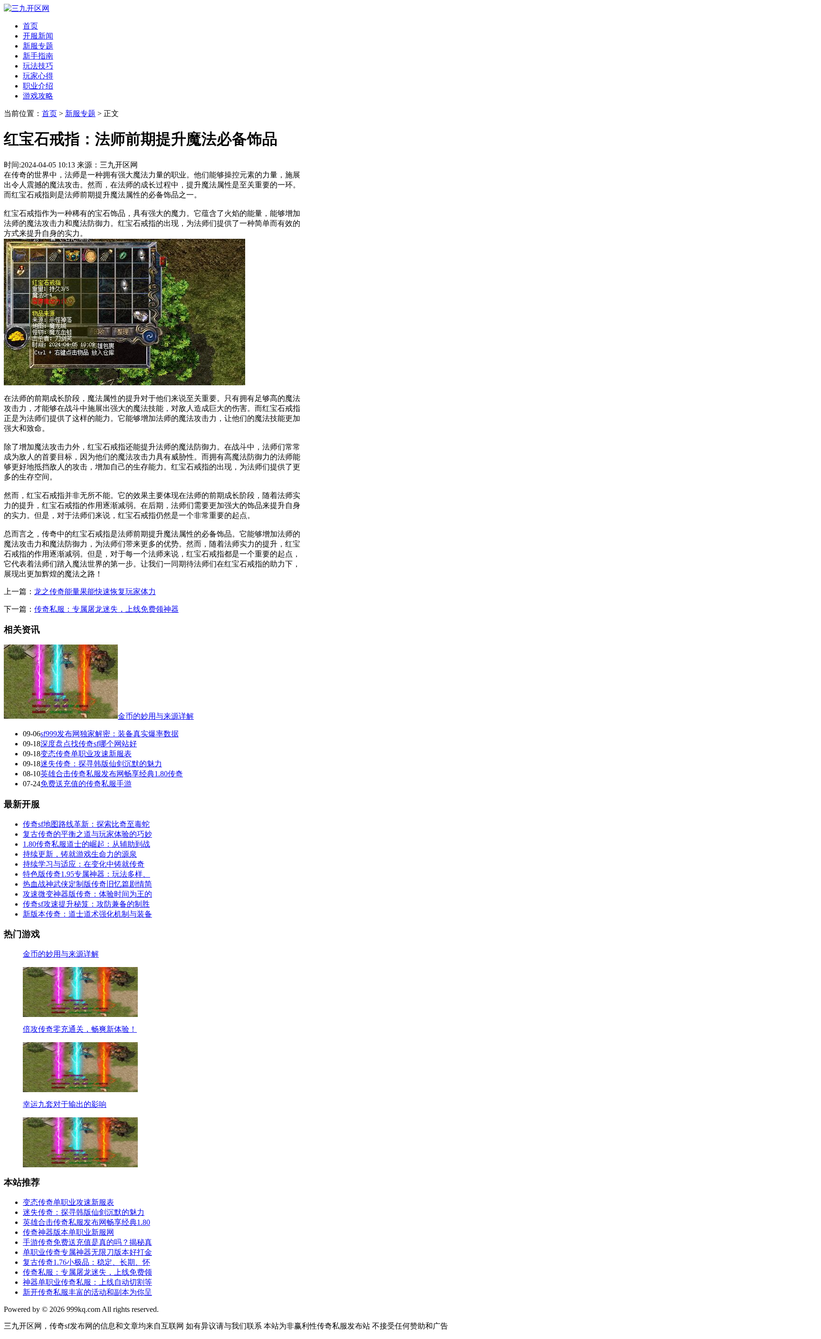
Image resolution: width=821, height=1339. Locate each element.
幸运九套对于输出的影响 (64, 1104)
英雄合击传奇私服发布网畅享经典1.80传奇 (111, 774)
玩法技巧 (38, 66)
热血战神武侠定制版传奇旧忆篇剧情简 (87, 884)
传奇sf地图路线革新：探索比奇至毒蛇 (86, 824)
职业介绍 (38, 86)
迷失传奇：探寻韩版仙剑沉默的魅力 (101, 764)
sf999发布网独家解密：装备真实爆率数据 (109, 734)
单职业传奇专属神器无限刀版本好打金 (87, 1252)
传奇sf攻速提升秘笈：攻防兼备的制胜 (86, 904)
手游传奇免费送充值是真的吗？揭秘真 (87, 1242)
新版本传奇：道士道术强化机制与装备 (87, 914)
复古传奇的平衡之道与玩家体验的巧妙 (87, 834)
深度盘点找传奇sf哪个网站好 (88, 744)
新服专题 (38, 46)
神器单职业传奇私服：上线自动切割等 (87, 1282)
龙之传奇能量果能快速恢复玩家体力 (95, 591)
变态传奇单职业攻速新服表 (86, 754)
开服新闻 (38, 36)
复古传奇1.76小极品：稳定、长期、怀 (86, 1262)
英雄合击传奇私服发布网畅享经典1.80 (86, 1222)
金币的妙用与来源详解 (156, 716)
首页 (30, 26)
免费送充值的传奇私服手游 (86, 784)
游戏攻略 (38, 96)
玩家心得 (38, 76)
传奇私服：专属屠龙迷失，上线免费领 (87, 1272)
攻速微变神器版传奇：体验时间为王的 (87, 894)
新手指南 (38, 56)
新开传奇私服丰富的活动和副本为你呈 (87, 1292)
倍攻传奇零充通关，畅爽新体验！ (80, 1029)
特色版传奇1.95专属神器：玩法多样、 (86, 874)
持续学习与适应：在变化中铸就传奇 (83, 864)
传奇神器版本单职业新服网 (68, 1232)
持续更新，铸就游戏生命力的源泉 (80, 854)
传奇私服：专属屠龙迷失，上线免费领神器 (106, 609)
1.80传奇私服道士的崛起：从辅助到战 (86, 844)
